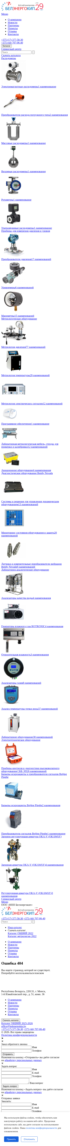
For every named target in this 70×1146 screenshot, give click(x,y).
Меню (4, 14)
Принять (11, 1139)
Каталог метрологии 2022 (22, 936)
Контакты (13, 34)
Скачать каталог (11, 1020)
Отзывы (12, 31)
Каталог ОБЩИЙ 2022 (20, 933)
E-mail (35, 1072)
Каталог (6, 46)
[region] (35, 1129)
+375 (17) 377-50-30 (12, 39)
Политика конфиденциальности (19, 1035)
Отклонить (29, 1139)
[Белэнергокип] (22, 11)
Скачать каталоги (11, 55)
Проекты (13, 28)
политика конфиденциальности (41, 1128)
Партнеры (13, 25)
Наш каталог (15, 927)
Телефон (37, 1050)
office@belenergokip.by (13, 1026)
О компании (14, 19)
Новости (12, 22)
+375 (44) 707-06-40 (12, 42)
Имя (34, 1047)
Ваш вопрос (36, 1083)
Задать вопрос (10, 1086)
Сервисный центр (11, 49)
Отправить (8, 1054)
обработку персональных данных (23, 1060)
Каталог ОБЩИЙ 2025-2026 (17, 1023)
